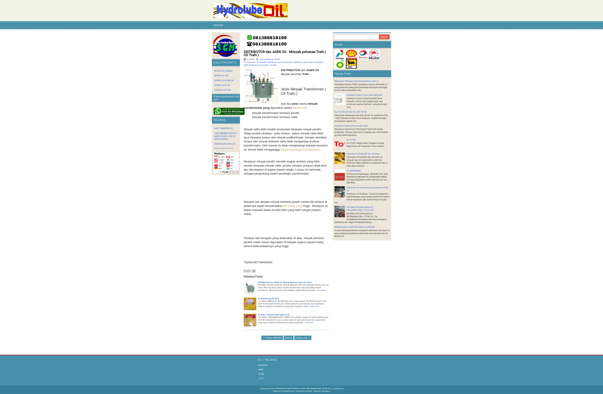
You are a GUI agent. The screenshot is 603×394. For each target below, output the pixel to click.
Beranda (218, 25)
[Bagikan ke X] (251, 271)
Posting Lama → (302, 338)
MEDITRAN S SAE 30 (223, 148)
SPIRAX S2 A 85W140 (224, 80)
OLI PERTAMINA (354, 171)
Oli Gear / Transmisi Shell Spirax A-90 (274, 315)
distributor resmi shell (303, 62)
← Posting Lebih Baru (272, 338)
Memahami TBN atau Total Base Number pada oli (356, 81)
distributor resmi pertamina (280, 62)
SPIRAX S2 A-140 (222, 85)
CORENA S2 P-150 (222, 90)
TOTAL (261, 374)
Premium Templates (321, 391)
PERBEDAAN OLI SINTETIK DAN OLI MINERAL (354, 227)
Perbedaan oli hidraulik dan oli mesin (363, 154)
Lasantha (308, 391)
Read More (321, 290)
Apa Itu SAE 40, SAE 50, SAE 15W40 (350, 112)
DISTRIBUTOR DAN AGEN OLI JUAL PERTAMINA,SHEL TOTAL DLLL (303, 388)
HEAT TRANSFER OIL (223, 128)
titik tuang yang (292, 206)
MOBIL (261, 378)
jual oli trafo (263, 65)
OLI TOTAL (351, 140)
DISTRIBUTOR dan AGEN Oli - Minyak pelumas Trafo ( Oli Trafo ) (285, 53)
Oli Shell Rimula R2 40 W (268, 298)
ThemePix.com (287, 391)
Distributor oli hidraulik (256, 62)
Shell (260, 369)
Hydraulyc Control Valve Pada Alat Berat (364, 95)
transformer (300, 107)
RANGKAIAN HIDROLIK (224, 144)
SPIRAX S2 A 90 (221, 75)
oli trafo (273, 65)
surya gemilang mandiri (269, 59)
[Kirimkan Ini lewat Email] (245, 271)
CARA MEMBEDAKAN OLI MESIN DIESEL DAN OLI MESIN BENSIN (225, 136)
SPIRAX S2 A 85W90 (223, 71)
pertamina (262, 365)
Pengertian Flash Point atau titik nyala (351, 126)
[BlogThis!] (248, 271)
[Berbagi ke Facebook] (254, 271)
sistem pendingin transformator (300, 149)
